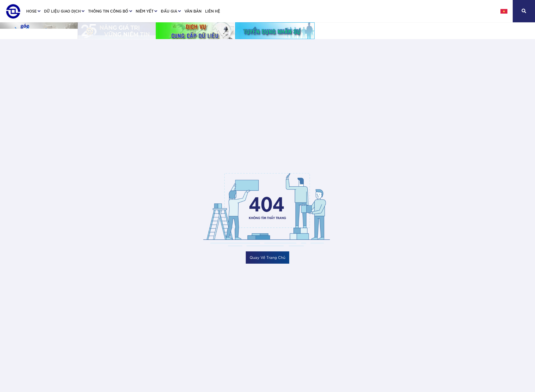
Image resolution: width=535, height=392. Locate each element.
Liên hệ (212, 10)
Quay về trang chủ (267, 257)
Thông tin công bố (108, 10)
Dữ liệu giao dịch (62, 10)
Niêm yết (145, 10)
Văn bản (192, 10)
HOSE (31, 10)
